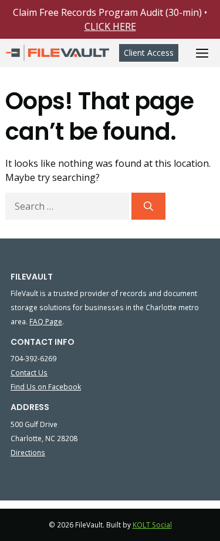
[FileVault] (57, 53)
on (42, 386)
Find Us (24, 386)
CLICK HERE (110, 26)
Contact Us (29, 372)
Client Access (149, 52)
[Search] (148, 206)
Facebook (63, 386)
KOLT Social (152, 525)
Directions (28, 452)
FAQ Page (45, 321)
